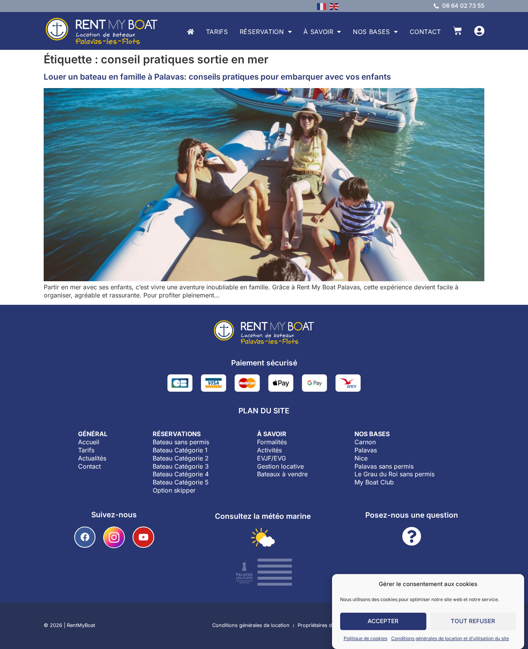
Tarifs (217, 32)
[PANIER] (457, 30)
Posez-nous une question (411, 515)
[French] (323, 6)
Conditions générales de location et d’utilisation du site (450, 638)
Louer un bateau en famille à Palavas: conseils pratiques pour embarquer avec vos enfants (217, 77)
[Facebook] (84, 537)
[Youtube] (143, 537)
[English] (335, 6)
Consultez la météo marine (263, 516)
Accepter (383, 621)
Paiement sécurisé (264, 362)
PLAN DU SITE (264, 410)
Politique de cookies (365, 638)
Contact (425, 32)
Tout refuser (473, 621)
